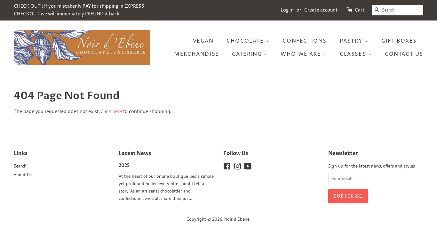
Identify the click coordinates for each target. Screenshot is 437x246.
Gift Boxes (399, 41)
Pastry (352, 41)
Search (20, 166)
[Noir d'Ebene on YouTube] (247, 167)
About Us (23, 174)
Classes (354, 54)
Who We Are (302, 54)
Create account (321, 10)
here (117, 111)
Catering (247, 54)
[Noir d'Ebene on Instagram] (237, 167)
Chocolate (246, 41)
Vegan (203, 41)
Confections (304, 41)
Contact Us (404, 54)
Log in (287, 10)
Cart (360, 10)
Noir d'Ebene (237, 219)
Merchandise (196, 54)
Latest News (135, 153)
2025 (124, 165)
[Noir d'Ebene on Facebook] (227, 167)
